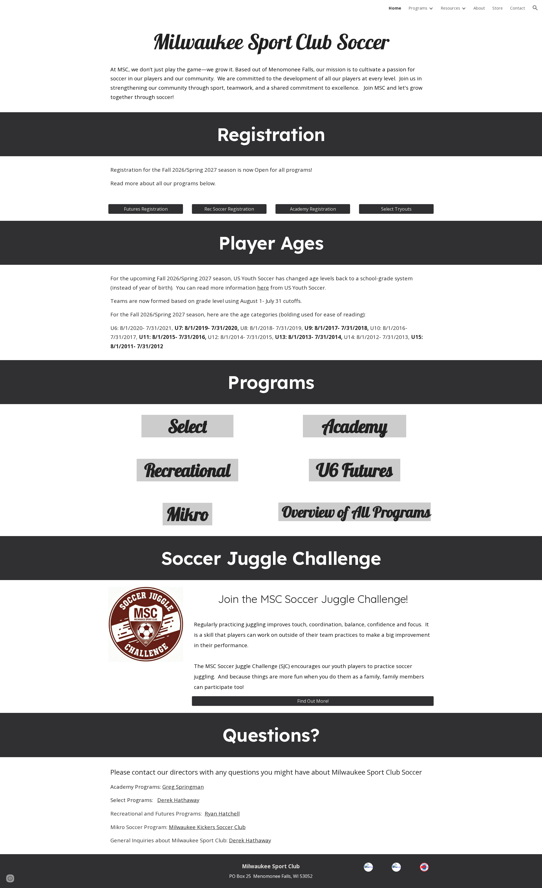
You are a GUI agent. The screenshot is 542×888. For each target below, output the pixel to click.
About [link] (479, 8)
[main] (271, 42)
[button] (535, 8)
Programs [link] (417, 8)
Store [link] (497, 8)
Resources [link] (450, 8)
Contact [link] (517, 8)
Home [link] (395, 8)
